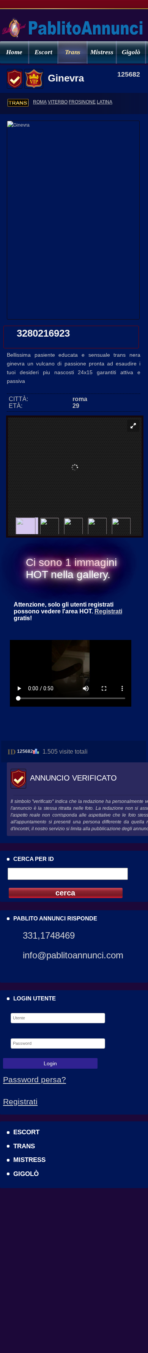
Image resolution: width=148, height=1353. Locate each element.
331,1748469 (49, 935)
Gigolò (131, 52)
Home (14, 52)
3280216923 (43, 333)
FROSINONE (82, 102)
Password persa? (34, 1079)
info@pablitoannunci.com (73, 955)
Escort (43, 52)
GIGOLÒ (26, 1173)
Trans (72, 52)
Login (50, 1063)
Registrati (108, 611)
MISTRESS (29, 1159)
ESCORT (26, 1132)
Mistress (101, 52)
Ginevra (66, 78)
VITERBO (58, 102)
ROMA (40, 102)
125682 (25, 751)
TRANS (24, 1146)
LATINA (104, 102)
